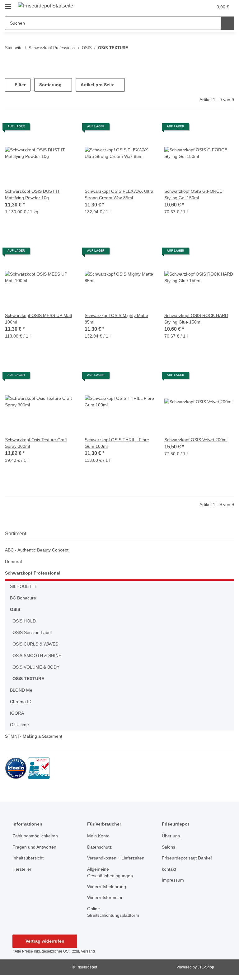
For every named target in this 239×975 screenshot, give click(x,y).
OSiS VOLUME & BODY (35, 667)
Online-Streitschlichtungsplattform (113, 912)
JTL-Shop (206, 967)
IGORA (17, 713)
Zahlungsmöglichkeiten (35, 835)
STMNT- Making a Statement (33, 736)
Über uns (171, 835)
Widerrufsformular (105, 897)
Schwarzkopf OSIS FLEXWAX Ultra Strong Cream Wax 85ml (119, 194)
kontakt (169, 869)
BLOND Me (21, 690)
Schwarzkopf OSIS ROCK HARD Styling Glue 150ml (196, 318)
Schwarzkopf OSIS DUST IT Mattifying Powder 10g (32, 194)
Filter (19, 84)
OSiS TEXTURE (28, 678)
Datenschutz (99, 847)
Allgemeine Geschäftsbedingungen (110, 872)
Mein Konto (98, 835)
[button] (195, 7)
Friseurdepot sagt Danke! (187, 857)
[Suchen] (227, 23)
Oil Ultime (19, 724)
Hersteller (21, 869)
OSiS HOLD (24, 620)
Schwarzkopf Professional (32, 572)
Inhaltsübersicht (28, 857)
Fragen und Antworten (34, 847)
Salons (168, 847)
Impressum (173, 880)
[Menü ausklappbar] (8, 4)
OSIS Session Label (32, 632)
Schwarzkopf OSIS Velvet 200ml (195, 439)
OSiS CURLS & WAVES (35, 643)
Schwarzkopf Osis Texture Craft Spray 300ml (36, 443)
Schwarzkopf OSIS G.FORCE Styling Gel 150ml (193, 194)
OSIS (15, 609)
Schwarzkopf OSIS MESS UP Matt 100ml (38, 318)
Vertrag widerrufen (45, 941)
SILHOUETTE (23, 586)
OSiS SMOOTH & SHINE (36, 655)
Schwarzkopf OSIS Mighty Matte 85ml (116, 318)
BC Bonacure (23, 597)
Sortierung (50, 84)
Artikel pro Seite (98, 84)
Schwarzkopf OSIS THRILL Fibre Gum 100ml (117, 443)
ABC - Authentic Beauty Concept (36, 549)
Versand (88, 951)
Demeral (13, 561)
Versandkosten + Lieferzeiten (115, 857)
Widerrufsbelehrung (106, 886)
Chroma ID (20, 701)
